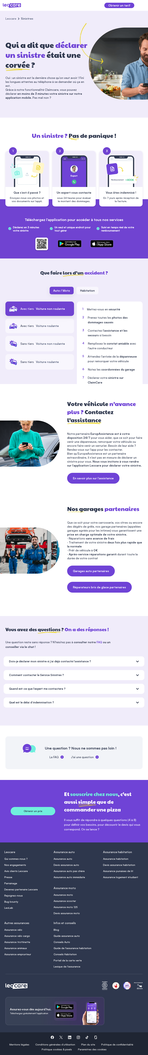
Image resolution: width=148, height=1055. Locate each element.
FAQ (99, 642)
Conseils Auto (62, 942)
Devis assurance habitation (119, 864)
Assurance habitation (115, 858)
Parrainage (10, 883)
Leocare (10, 18)
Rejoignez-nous (13, 895)
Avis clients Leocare (16, 871)
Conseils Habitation (65, 954)
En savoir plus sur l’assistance (93, 478)
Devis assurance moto (67, 913)
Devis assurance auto (66, 864)
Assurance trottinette (17, 942)
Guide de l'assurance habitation (72, 948)
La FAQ (54, 757)
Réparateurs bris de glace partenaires (99, 587)
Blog (56, 929)
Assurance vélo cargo (17, 935)
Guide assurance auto (67, 935)
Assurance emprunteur (17, 954)
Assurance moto (63, 894)
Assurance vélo (13, 929)
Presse (8, 877)
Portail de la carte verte (68, 960)
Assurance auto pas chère (69, 871)
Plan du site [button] (88, 1044)
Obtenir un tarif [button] (119, 5)
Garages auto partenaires (91, 571)
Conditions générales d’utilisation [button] (55, 1044)
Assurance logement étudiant (120, 877)
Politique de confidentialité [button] (117, 1044)
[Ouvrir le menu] (141, 5)
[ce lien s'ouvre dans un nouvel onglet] (66, 1007)
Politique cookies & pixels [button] (57, 1049)
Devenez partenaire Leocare (21, 889)
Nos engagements (15, 864)
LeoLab (8, 907)
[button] (52, 1038)
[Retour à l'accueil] (16, 986)
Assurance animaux (15, 948)
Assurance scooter (65, 900)
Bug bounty (11, 901)
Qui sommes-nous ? (16, 858)
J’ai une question (82, 757)
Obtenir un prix (33, 811)
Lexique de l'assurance (67, 966)
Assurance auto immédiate (69, 877)
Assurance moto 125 (66, 907)
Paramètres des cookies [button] (92, 1049)
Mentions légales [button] (19, 1044)
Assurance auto (63, 858)
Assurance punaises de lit (118, 871)
